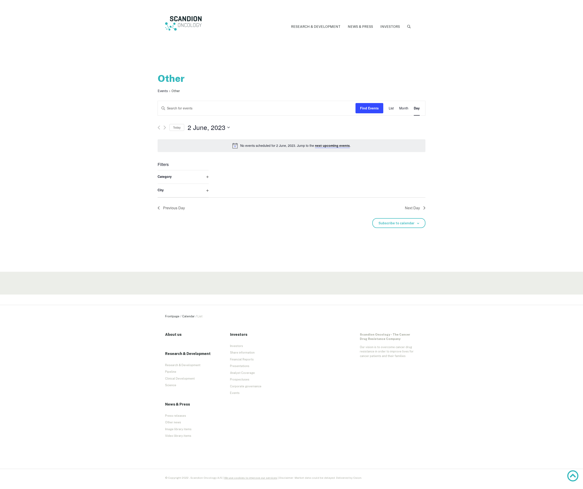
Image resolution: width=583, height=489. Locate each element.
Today (177, 127)
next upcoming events (332, 145)
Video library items (178, 435)
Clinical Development (180, 378)
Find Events (369, 108)
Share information (242, 352)
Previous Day (174, 207)
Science (170, 385)
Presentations (239, 366)
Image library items (178, 429)
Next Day (412, 207)
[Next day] (165, 127)
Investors (390, 26)
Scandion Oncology (183, 23)
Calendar (188, 316)
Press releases (175, 415)
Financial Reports (242, 359)
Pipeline (170, 371)
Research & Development (315, 26)
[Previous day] (159, 127)
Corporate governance (245, 386)
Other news (173, 422)
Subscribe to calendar (396, 223)
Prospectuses (239, 379)
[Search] (409, 26)
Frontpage (172, 316)
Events (163, 91)
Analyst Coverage (242, 373)
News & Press (360, 26)
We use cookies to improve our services (250, 477)
